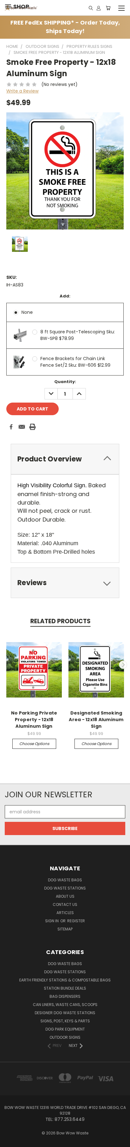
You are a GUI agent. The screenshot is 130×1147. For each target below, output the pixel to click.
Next (123, 665)
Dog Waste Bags (65, 880)
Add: (65, 296)
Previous (7, 665)
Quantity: (65, 382)
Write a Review (22, 91)
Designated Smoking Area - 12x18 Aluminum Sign (96, 719)
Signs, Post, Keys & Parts (65, 1021)
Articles (65, 912)
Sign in (52, 921)
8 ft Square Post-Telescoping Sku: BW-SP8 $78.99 (77, 335)
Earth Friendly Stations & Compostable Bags (65, 980)
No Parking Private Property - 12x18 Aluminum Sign (34, 719)
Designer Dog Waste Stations (65, 1012)
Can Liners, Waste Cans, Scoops (65, 1004)
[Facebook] (11, 427)
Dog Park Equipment (65, 1029)
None (27, 312)
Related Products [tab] (60, 621)
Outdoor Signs (65, 1037)
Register (76, 921)
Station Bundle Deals (65, 988)
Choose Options (34, 743)
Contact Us (65, 904)
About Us (65, 896)
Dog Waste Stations (65, 888)
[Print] (32, 427)
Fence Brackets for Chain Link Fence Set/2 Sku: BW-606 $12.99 (75, 361)
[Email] (22, 427)
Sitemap (65, 929)
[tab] (65, 459)
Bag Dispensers (65, 996)
